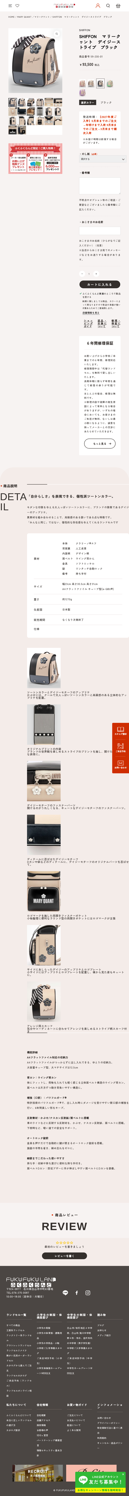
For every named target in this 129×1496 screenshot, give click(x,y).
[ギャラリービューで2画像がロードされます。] (21, 102)
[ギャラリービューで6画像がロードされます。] (58, 102)
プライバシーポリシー (108, 1423)
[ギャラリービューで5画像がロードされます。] (49, 102)
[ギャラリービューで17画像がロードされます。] (49, 120)
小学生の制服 (43, 1327)
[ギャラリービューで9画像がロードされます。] (31, 111)
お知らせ (101, 1330)
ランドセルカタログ (16, 1375)
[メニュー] (10, 5)
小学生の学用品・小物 (48, 1343)
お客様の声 (42, 1430)
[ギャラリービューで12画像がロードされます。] (58, 111)
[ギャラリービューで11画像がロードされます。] (49, 111)
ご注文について (75, 1415)
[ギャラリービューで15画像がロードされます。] (31, 120)
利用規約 (101, 1437)
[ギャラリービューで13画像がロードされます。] (12, 120)
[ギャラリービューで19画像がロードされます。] (12, 130)
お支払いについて (76, 1420)
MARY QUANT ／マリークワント (33, 16)
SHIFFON (84, 30)
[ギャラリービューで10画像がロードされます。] (40, 111)
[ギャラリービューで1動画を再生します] (21, 130)
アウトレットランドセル (18, 1345)
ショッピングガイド (88, 323)
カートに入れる (100, 284)
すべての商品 (13, 1325)
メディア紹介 (104, 1335)
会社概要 (41, 1415)
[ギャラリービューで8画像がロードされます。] (21, 111)
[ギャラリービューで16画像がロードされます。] (40, 120)
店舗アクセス (43, 1420)
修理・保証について (116, 323)
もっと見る (100, 443)
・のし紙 (89, 154)
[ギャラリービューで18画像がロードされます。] (58, 120)
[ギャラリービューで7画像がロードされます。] (12, 111)
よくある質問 (74, 1430)
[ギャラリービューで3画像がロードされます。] (31, 102)
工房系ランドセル (15, 1330)
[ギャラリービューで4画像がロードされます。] (40, 102)
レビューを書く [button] (65, 1256)
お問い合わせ (104, 1417)
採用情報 (41, 1425)
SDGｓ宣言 (42, 1435)
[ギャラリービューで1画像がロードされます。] (12, 102)
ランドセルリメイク (16, 1350)
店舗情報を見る (91, 312)
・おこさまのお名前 (91, 222)
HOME (11, 16)
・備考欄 (84, 172)
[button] (108, 5)
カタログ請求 (13, 1430)
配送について (74, 1425)
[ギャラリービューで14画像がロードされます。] (21, 120)
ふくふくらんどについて (18, 1415)
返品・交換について (102, 323)
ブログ (100, 1325)
